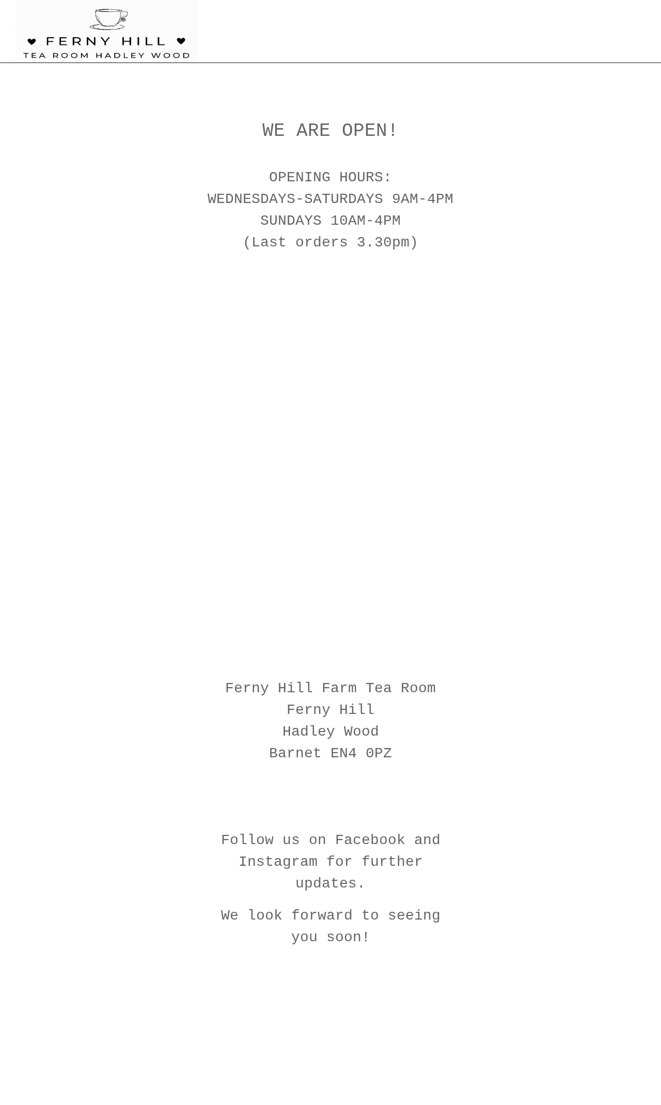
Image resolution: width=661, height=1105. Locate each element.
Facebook (370, 840)
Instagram (278, 862)
